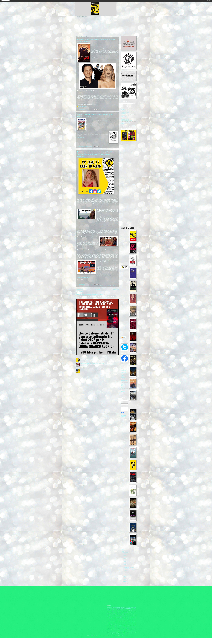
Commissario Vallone (119, 612)
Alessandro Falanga (124, 607)
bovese (126, 610)
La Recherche (123, 377)
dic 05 (125, 566)
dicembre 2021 (125, 552)
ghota (135, 615)
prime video (105, 285)
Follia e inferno (112, 615)
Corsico (126, 612)
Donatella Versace (133, 613)
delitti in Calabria (119, 613)
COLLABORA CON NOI (125, 119)
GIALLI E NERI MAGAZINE (125, 122)
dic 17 (125, 553)
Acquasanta (115, 607)
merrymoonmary (115, 635)
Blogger (123, 635)
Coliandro (115, 612)
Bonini (124, 610)
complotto (124, 612)
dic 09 (125, 561)
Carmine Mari (125, 611)
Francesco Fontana (116, 615)
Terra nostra (119, 632)
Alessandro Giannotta (130, 607)
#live (113, 607)
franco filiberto (121, 615)
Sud (116, 632)
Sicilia (124, 631)
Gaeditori (130, 615)
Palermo (101, 285)
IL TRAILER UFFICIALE (82, 106)
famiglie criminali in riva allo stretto (128, 614)
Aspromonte (130, 609)
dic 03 (125, 576)
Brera (128, 610)
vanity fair (126, 633)
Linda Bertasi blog (124, 380)
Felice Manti (134, 614)
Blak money (118, 610)
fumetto (124, 615)
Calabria (113, 611)
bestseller (115, 610)
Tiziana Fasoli (126, 632)
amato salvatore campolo (124, 608)
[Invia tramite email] (94, 109)
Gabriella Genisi (127, 615)
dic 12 (125, 558)
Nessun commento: (89, 109)
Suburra (115, 632)
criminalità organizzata (131, 612)
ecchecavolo (108, 614)
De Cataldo (114, 613)
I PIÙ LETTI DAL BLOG (125, 112)
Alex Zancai (110, 608)
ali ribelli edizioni (114, 608)
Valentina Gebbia (113, 285)
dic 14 (125, 555)
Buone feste (108, 611)
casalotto (131, 611)
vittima (132, 633)
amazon (82, 285)
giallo (121, 616)
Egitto (111, 614)
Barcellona (108, 610)
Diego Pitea (129, 613)
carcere (115, 611)
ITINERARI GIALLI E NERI (125, 110)
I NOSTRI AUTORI (124, 115)
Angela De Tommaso (113, 609)
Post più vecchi (115, 289)
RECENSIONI (123, 113)
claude (110, 612)
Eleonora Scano (114, 614)
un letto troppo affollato (112, 633)
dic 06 (125, 564)
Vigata (130, 633)
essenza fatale (122, 614)
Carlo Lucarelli (122, 611)
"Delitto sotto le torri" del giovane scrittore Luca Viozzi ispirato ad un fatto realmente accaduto (96, 369)
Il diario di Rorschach (122, 376)
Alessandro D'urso (119, 607)
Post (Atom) (81, 291)
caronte (128, 611)
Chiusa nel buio (134, 611)
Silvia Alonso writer (124, 392)
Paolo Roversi (123, 383)
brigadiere (130, 610)
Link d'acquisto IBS (80, 137)
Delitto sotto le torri (124, 613)
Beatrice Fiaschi (112, 610)
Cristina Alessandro (110, 613)
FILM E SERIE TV (124, 116)
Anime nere (118, 609)
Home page (97, 289)
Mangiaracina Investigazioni (95, 285)
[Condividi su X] (96, 109)
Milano (115, 625)
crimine (135, 612)
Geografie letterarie (124, 373)
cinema (108, 612)
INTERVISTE (123, 109)
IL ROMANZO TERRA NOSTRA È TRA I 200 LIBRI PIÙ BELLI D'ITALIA (89, 294)
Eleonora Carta (123, 372)
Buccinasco (134, 610)
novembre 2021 (125, 581)
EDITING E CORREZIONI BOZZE (126, 120)
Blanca (121, 610)
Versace (128, 633)
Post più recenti (79, 289)
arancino (127, 609)
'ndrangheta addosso (109, 607)
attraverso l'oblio (134, 609)
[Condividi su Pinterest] (98, 109)
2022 (123, 549)
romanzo (121, 630)
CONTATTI (122, 123)
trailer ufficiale (130, 632)
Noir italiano (123, 381)
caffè (111, 611)
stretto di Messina (111, 632)
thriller (123, 632)
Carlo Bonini (118, 611)
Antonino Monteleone (123, 609)
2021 (123, 551)
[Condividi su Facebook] (97, 109)
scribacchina (123, 391)
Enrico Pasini (118, 614)
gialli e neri (85, 285)
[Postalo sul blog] (95, 109)
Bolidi (122, 610)
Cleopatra (112, 612)
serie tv (108, 285)
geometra (133, 615)
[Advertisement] (106, 26)
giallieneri (88, 285)
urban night (117, 633)
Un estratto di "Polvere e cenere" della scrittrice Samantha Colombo (91, 358)
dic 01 (125, 579)
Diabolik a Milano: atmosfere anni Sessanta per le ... (129, 568)
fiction (107, 615)
